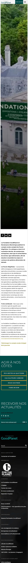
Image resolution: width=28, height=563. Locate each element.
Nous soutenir (5, 503)
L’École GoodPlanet (7, 543)
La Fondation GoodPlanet (9, 482)
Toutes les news (6, 488)
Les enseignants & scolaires (10, 528)
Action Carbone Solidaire (9, 546)
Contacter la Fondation (8, 456)
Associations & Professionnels (10, 534)
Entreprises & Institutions (9, 531)
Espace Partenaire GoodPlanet (11, 518)
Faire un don (19, 1)
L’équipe (3, 485)
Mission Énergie (6, 549)
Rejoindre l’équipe (7, 494)
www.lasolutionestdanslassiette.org (12, 338)
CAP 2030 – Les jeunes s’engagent (12, 552)
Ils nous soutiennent (7, 491)
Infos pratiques (6, 562)
